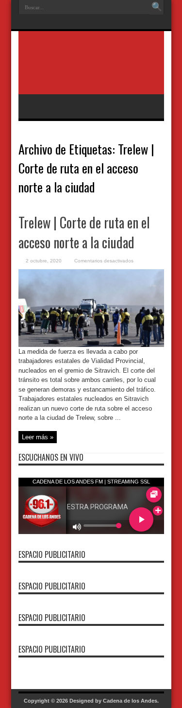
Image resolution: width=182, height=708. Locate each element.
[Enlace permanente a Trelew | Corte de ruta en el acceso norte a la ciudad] (91, 344)
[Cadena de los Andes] (91, 70)
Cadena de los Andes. (131, 701)
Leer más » (37, 437)
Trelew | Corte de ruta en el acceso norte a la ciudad (84, 232)
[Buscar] (156, 7)
